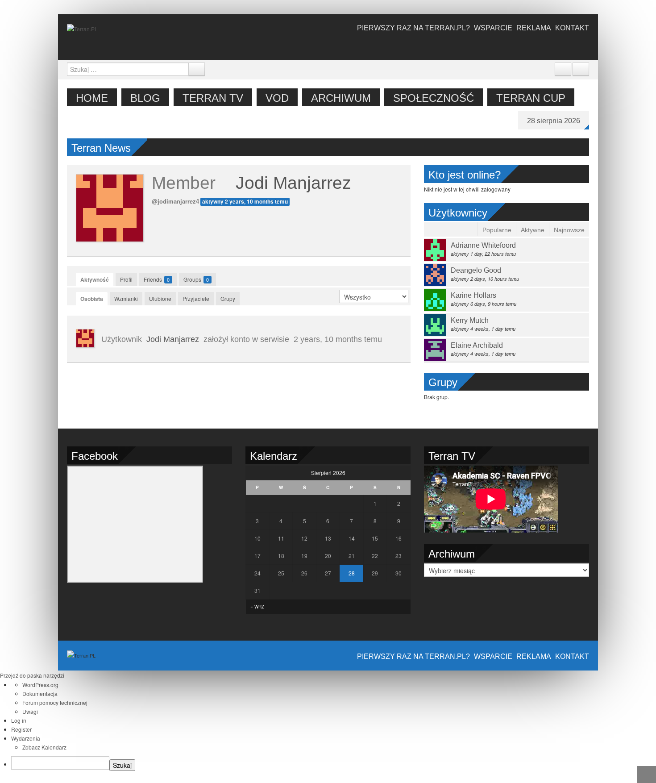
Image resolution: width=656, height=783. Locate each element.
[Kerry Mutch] (435, 324)
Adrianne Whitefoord (483, 245)
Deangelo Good (476, 270)
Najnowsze (569, 229)
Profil (126, 279)
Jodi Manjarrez (293, 182)
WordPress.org (40, 684)
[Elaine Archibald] (435, 349)
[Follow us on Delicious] (530, 45)
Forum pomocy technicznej (54, 702)
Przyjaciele (196, 298)
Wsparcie (493, 28)
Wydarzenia (25, 738)
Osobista (91, 299)
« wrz (257, 607)
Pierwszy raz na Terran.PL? (413, 28)
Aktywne (532, 229)
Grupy (227, 298)
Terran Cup (530, 98)
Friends (157, 279)
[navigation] (328, 727)
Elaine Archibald (477, 345)
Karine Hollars (473, 295)
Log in (18, 720)
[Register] (563, 69)
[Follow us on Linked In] (583, 45)
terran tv (213, 98)
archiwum (341, 98)
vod (277, 98)
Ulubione (160, 298)
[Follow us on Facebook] (503, 45)
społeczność (433, 98)
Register (21, 729)
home (92, 98)
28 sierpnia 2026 (553, 121)
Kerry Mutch (470, 320)
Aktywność (94, 279)
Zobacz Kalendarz (44, 747)
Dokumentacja (40, 693)
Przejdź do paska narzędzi (32, 675)
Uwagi (30, 711)
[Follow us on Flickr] (556, 45)
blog (145, 98)
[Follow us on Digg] (570, 45)
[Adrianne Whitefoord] (435, 249)
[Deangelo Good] (435, 274)
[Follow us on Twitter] (516, 45)
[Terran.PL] (82, 28)
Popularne (496, 229)
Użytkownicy (457, 213)
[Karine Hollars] (435, 299)
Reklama (533, 28)
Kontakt (572, 28)
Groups (196, 279)
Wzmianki (126, 298)
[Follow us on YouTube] (543, 45)
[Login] (581, 69)
